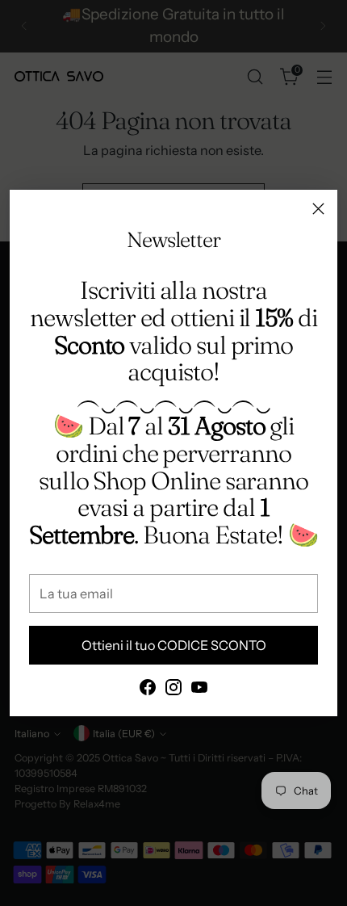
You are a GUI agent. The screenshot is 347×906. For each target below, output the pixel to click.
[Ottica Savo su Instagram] (173, 689)
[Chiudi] (318, 208)
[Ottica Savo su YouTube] (199, 689)
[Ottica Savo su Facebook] (147, 689)
